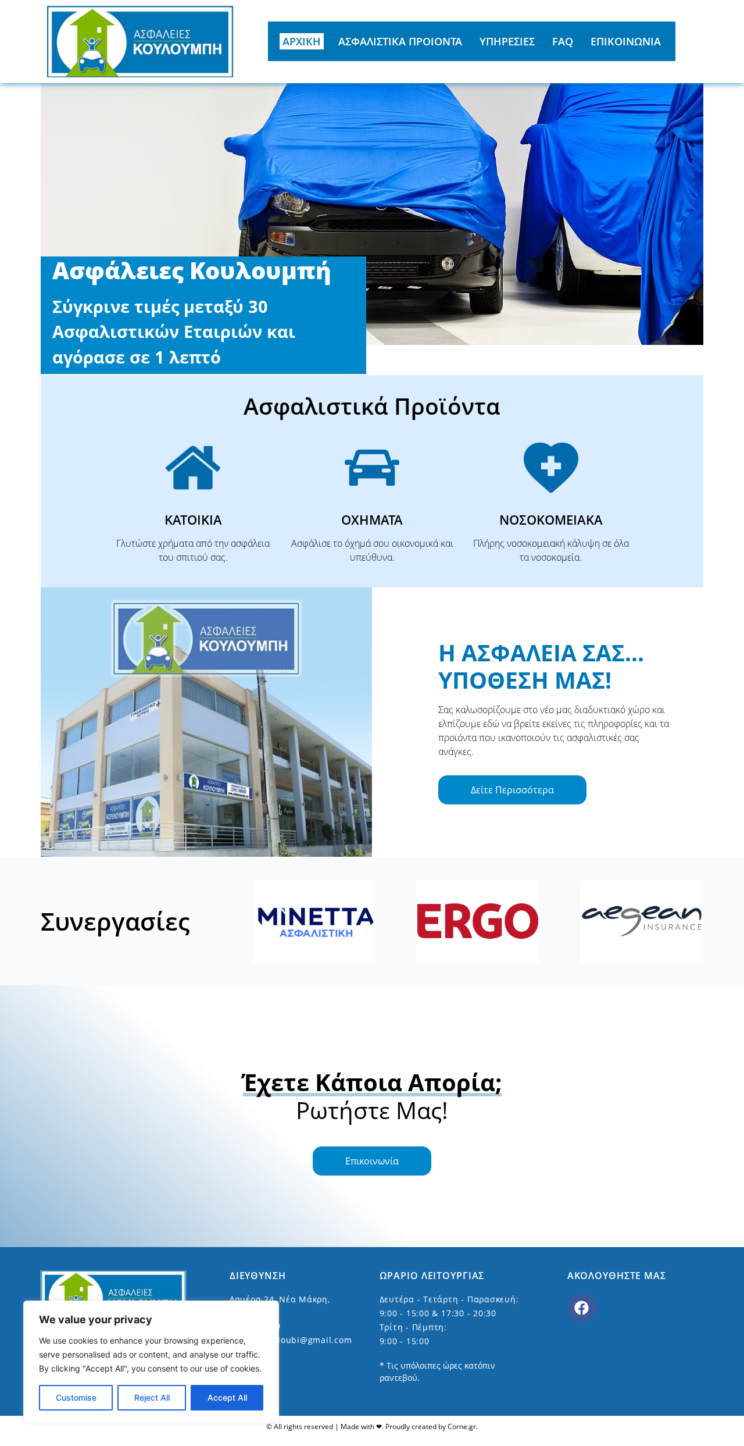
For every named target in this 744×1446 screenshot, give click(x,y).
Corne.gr (462, 1426)
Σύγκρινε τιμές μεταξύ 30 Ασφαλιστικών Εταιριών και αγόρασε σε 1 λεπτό (173, 331)
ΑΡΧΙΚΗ (301, 41)
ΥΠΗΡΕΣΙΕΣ (507, 41)
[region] (151, 1362)
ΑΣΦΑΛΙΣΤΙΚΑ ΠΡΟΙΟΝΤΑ (400, 41)
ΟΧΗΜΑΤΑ (372, 519)
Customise (76, 1397)
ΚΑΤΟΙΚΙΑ (193, 519)
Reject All (152, 1397)
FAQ (562, 41)
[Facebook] (581, 1307)
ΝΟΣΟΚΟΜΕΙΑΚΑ (551, 519)
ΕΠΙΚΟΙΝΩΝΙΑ (626, 41)
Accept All (227, 1397)
